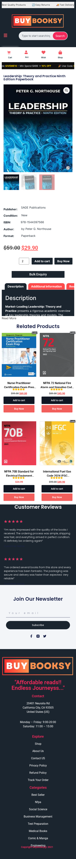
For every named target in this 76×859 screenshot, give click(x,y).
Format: (9, 235)
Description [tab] (16, 286)
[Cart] (9, 53)
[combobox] (36, 36)
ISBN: (7, 222)
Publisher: (10, 209)
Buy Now (63, 261)
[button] (66, 90)
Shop (60, 57)
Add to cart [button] (19, 400)
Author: (9, 229)
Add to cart (42, 261)
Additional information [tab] (46, 286)
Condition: (11, 215)
